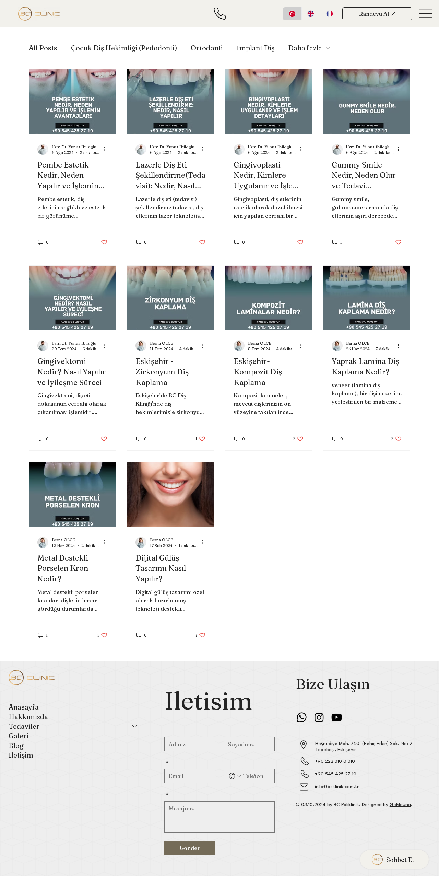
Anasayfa (24, 707)
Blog (16, 745)
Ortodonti (207, 48)
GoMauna (400, 804)
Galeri (19, 735)
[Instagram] (319, 717)
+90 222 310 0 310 (335, 761)
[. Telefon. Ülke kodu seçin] (235, 776)
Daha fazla (305, 48)
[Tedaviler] (134, 726)
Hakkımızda (28, 716)
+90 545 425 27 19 (335, 774)
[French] (329, 13)
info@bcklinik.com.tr (337, 786)
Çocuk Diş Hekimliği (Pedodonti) (124, 48)
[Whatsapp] (302, 717)
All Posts (43, 48)
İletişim (21, 755)
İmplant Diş (255, 48)
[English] (310, 13)
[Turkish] (292, 13)
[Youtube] (337, 717)
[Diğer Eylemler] (106, 149)
